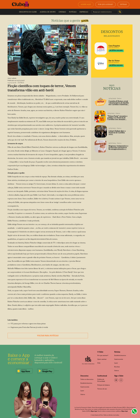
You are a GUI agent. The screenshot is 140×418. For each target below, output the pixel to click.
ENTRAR (123, 4)
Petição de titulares (103, 385)
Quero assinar (101, 359)
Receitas (117, 367)
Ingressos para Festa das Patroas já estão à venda (29, 327)
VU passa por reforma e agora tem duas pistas (28, 324)
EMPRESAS (84, 12)
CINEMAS (62, 12)
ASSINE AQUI (86, 4)
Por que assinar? (102, 355)
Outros (116, 370)
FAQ (98, 363)
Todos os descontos (86, 379)
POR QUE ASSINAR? (105, 4)
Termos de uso (102, 389)
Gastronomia (118, 359)
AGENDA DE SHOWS (48, 12)
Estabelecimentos (120, 355)
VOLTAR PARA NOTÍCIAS (48, 335)
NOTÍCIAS (72, 12)
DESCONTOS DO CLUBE (28, 12)
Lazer (116, 363)
